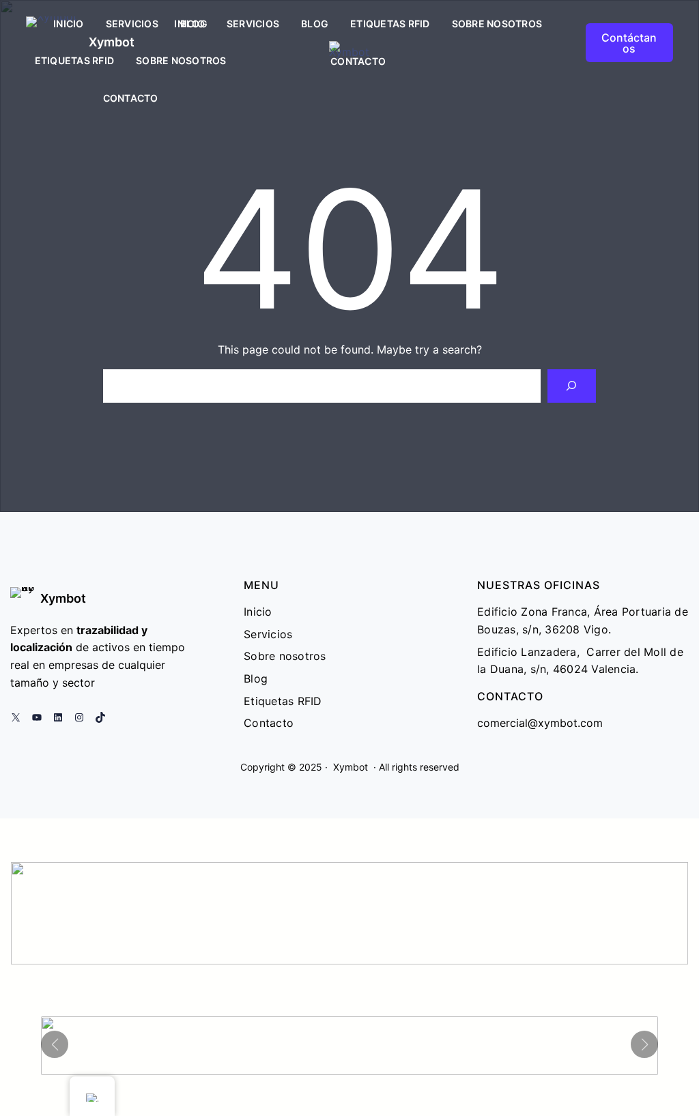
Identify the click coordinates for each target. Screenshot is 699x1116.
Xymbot (63, 598)
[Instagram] (79, 717)
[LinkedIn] (58, 717)
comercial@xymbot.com (540, 723)
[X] (15, 717)
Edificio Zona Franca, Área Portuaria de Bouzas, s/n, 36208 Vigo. (582, 620)
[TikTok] (100, 717)
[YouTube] (36, 717)
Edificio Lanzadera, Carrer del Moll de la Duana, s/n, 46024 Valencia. (580, 660)
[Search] (571, 386)
